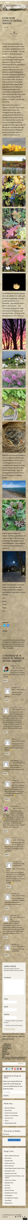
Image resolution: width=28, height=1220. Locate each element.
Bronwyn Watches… (10, 1108)
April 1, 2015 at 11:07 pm (18, 869)
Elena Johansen (9, 1165)
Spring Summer (19, 646)
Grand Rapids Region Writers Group (15, 1168)
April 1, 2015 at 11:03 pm (18, 689)
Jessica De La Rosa (10, 1180)
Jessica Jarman (13, 644)
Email (6, 1007)
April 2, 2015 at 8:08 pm (19, 946)
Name (6, 999)
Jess (3, 598)
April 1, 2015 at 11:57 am (18, 709)
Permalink (10, 648)
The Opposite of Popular (11, 1198)
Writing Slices (8, 1203)
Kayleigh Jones (9, 1182)
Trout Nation (8, 1200)
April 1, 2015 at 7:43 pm (19, 840)
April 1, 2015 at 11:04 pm (18, 741)
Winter (4, 648)
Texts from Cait (9, 1118)
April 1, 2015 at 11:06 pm (18, 895)
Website (6, 1014)
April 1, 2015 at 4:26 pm (19, 808)
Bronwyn (14, 687)
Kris (3, 611)
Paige (4, 608)
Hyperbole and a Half (10, 1173)
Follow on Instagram (15, 1140)
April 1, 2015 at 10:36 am (18, 668)
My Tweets (6, 1134)
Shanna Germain (9, 1190)
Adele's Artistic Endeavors (12, 1155)
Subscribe (6, 1095)
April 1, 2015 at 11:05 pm (18, 782)
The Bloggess (8, 1195)
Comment (7, 977)
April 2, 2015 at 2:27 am (19, 917)
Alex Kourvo (8, 1158)
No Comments (14, 33)
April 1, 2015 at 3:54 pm (19, 762)
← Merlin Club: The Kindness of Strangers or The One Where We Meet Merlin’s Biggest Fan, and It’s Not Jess (6, 1049)
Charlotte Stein (9, 1160)
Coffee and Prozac (10, 1163)
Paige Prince (5, 646)
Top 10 (6, 1120)
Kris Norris (21, 644)
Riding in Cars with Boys (11, 1115)
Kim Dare (7, 1185)
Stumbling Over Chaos (11, 1193)
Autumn (7, 642)
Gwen (4, 604)
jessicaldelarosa (14, 760)
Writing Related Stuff (10, 1123)
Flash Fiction (8, 1110)
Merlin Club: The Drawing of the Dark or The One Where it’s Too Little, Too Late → (14, 1059)
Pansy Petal (13, 806)
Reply (5, 680)
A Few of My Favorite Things (17, 640)
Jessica (4, 601)
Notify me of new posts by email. (14, 1025)
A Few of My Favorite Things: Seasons (12, 21)
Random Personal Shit (11, 1113)
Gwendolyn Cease (15, 642)
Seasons (12, 646)
